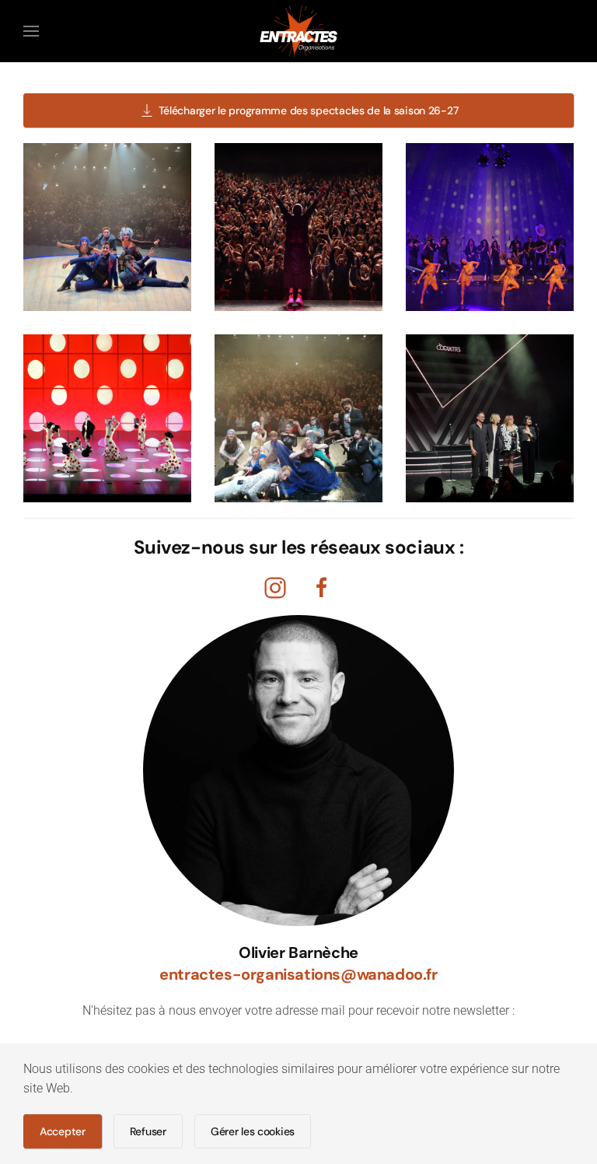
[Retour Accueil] (298, 31)
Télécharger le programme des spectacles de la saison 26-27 (309, 110)
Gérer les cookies (253, 1131)
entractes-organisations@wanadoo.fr (298, 974)
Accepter (63, 1131)
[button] (31, 31)
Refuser (148, 1131)
